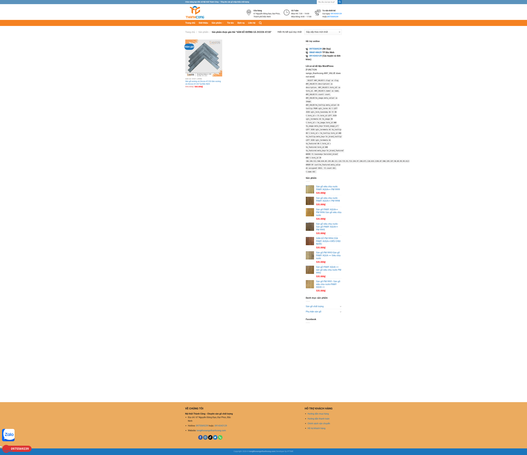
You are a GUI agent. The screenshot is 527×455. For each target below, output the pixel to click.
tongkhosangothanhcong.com (211, 430)
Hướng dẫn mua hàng (318, 413)
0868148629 (315, 52)
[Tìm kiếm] (260, 23)
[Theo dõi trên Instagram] (205, 437)
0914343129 (336, 13)
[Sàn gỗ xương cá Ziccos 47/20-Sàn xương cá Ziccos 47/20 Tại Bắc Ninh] (203, 58)
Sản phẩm (217, 23)
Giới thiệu (203, 23)
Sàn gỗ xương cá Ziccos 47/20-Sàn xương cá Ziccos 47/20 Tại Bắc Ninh (203, 82)
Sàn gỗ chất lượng (315, 306)
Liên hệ (251, 23)
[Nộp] (340, 2)
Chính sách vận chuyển (319, 423)
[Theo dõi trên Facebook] (200, 437)
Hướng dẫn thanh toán (319, 418)
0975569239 (332, 17)
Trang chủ (190, 23)
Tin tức (230, 23)
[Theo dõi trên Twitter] (215, 437)
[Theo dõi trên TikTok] (210, 437)
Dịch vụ (241, 23)
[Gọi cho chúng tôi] (220, 437)
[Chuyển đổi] (341, 306)
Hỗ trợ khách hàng (316, 428)
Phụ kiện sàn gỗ (313, 311)
